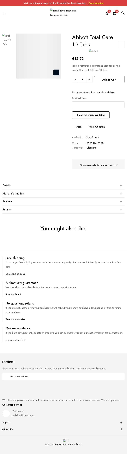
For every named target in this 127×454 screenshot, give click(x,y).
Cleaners (91, 147)
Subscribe (120, 377)
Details (6, 185)
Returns (7, 210)
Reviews (7, 201)
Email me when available (91, 115)
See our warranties (15, 319)
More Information (13, 194)
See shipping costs (15, 274)
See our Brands (14, 294)
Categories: (78, 147)
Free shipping (96, 3)
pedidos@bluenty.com (23, 415)
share (78, 127)
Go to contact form (16, 340)
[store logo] (63, 13)
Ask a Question (97, 127)
